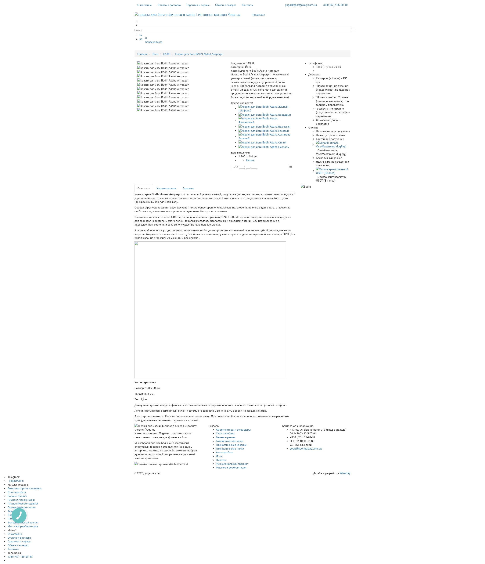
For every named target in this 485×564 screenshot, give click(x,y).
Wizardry (345, 473)
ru (140, 35)
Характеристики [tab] (166, 188)
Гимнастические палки (230, 448)
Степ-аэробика (225, 433)
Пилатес (221, 460)
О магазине (144, 5)
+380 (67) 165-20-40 (335, 5)
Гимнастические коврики (231, 444)
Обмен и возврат (225, 5)
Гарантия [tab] (188, 188)
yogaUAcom (16, 481)
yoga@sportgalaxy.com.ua (301, 5)
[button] (333, 144)
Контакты (247, 5)
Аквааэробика (224, 452)
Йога (219, 456)
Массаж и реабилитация (231, 467)
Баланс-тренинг (226, 437)
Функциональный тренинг (232, 463)
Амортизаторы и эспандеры (233, 429)
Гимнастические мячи (229, 441)
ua (140, 39)
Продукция (258, 14)
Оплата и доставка (169, 5)
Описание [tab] (144, 188)
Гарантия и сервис (198, 5)
